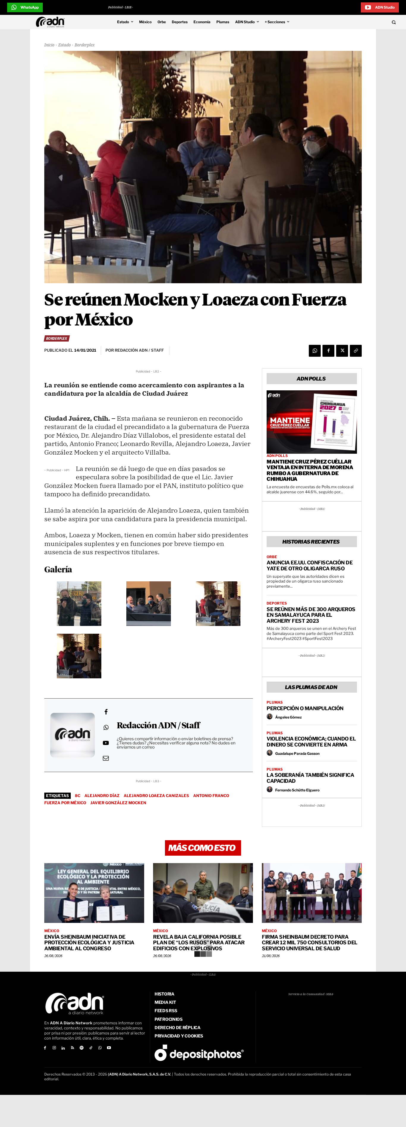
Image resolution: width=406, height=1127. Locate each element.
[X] (342, 351)
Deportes (277, 603)
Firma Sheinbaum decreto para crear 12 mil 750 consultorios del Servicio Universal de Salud (310, 942)
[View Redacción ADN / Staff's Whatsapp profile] (106, 727)
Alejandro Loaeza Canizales (156, 795)
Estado (64, 45)
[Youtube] (109, 1048)
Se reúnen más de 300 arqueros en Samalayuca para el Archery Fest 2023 (311, 615)
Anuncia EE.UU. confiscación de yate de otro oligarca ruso (310, 566)
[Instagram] (54, 1048)
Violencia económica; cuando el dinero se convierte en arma (311, 742)
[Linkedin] (63, 1048)
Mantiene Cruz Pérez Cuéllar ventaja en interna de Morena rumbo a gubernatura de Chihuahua (310, 470)
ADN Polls (277, 456)
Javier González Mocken (118, 802)
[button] (356, 22)
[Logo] (51, 22)
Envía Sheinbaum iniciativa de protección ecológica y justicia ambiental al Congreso (89, 942)
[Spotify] (81, 1048)
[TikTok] (91, 1048)
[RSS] (72, 1048)
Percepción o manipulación (305, 708)
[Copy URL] (356, 351)
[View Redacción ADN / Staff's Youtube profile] (106, 743)
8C (77, 795)
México (51, 931)
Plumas (275, 702)
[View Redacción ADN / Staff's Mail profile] (106, 758)
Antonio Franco (211, 795)
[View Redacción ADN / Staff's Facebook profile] (106, 712)
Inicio (49, 45)
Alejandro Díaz (101, 795)
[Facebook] (328, 351)
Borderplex (85, 45)
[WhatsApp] (315, 351)
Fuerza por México (65, 802)
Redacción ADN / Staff (158, 726)
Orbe (272, 557)
